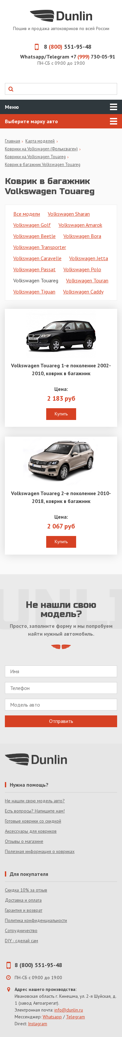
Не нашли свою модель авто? (35, 801)
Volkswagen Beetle (34, 236)
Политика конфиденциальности (36, 920)
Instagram (37, 1024)
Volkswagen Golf (32, 225)
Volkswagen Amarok (80, 225)
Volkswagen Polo (82, 269)
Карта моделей (40, 141)
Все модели (26, 213)
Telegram (75, 1017)
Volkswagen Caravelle (37, 258)
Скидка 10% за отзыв (26, 890)
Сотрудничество (21, 930)
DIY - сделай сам (21, 941)
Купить (61, 414)
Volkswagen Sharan (69, 213)
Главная (12, 141)
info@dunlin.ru (68, 1010)
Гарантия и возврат (23, 910)
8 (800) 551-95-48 (38, 965)
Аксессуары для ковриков (31, 831)
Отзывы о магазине (24, 841)
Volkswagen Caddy (83, 291)
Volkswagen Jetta (88, 258)
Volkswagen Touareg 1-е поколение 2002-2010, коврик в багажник (61, 369)
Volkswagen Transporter (39, 247)
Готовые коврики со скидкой (33, 821)
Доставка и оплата (23, 900)
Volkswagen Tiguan (34, 291)
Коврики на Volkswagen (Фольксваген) (41, 149)
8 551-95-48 (67, 46)
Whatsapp (52, 1017)
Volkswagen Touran (87, 280)
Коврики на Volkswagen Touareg (35, 156)
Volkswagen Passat (34, 269)
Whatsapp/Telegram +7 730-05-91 (67, 56)
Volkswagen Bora (82, 236)
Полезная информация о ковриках (40, 851)
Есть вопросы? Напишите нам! (35, 811)
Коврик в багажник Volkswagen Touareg (42, 164)
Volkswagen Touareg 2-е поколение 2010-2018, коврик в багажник (61, 497)
